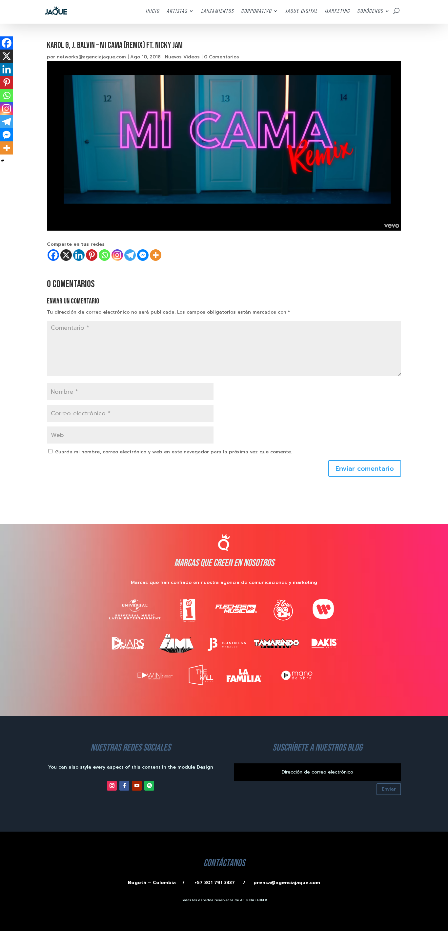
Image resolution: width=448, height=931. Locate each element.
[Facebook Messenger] (143, 255)
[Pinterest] (91, 255)
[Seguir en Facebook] (124, 786)
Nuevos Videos (182, 56)
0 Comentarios (221, 56)
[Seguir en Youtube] (137, 786)
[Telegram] (130, 255)
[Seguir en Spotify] (149, 786)
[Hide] (2, 160)
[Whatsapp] (104, 255)
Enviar (389, 789)
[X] (66, 255)
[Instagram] (117, 255)
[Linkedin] (79, 255)
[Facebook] (53, 255)
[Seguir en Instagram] (112, 786)
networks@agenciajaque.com (91, 56)
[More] (155, 255)
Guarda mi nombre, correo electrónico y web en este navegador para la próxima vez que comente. (173, 451)
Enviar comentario (365, 468)
